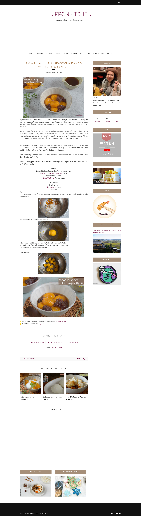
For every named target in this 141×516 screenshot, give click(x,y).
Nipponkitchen (70, 14)
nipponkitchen (42, 324)
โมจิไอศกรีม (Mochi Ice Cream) (52, 398)
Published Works (96, 54)
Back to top (115, 513)
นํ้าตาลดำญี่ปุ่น (51, 187)
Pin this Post (73, 342)
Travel (40, 54)
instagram (107, 121)
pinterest (116, 121)
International (78, 54)
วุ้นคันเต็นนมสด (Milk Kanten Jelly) (28, 398)
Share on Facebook (38, 342)
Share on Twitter (57, 342)
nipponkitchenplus (60, 321)
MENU (58, 54)
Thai (66, 54)
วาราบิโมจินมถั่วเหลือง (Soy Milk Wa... (76, 398)
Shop (109, 54)
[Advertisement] (57, 38)
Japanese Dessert (56, 347)
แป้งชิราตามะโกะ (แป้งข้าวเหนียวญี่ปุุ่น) (51, 173)
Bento (49, 54)
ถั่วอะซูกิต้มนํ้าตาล (48, 178)
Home (31, 54)
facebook (97, 121)
